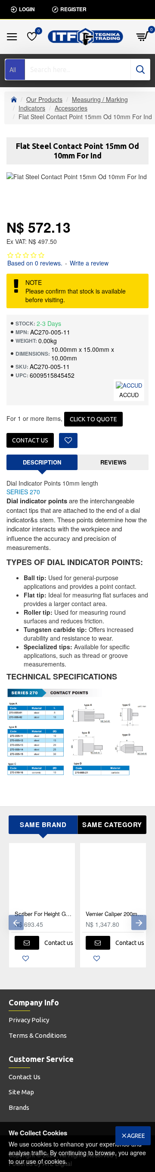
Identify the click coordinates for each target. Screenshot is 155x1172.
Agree (136, 1135)
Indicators (32, 108)
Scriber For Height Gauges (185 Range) (44, 914)
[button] (16, 922)
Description (42, 462)
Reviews (113, 462)
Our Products (44, 99)
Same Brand (43, 824)
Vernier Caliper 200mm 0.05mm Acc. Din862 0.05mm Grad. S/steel (115, 914)
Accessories (71, 108)
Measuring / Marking (100, 99)
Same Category (112, 824)
